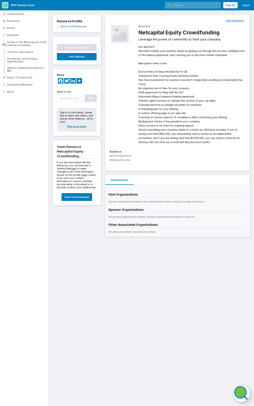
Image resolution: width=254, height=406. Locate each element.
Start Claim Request (77, 197)
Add (90, 98)
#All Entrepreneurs (120, 155)
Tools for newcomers (20, 51)
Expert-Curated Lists (17, 77)
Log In (246, 5)
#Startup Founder (119, 159)
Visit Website (77, 56)
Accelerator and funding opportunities (22, 60)
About (8, 91)
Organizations (13, 13)
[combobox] (192, 5)
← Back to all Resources (72, 26)
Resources (11, 20)
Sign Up (230, 5)
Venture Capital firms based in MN (26, 69)
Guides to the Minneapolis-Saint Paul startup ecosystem (24, 43)
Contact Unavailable (76, 47)
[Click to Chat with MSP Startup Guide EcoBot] (241, 393)
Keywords (10, 35)
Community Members (17, 84)
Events (8, 27)
